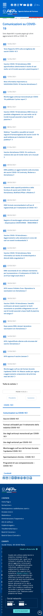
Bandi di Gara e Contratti (11, 535)
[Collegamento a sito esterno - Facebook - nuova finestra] (12, 5)
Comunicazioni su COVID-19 (14, 412)
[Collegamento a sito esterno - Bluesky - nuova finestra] (21, 5)
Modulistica (6, 515)
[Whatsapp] (18, 478)
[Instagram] (10, 478)
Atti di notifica (7, 522)
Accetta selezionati (21, 611)
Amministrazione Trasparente (12, 518)
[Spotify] (21, 478)
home (5, 18)
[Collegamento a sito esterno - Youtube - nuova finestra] (25, 5)
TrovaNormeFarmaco (9, 528)
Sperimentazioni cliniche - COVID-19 (18, 456)
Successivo (31, 398)
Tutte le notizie (9, 383)
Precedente (12, 398)
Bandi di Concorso (8, 532)
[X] (15, 478)
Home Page (6, 501)
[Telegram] (25, 478)
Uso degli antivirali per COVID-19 (17, 442)
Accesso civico (7, 512)
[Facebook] (4, 478)
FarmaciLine (6, 505)
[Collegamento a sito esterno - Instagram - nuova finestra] (18, 5)
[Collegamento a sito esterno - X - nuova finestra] (31, 5)
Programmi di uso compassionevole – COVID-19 (19, 464)
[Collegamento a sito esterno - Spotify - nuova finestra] (28, 5)
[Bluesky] (12, 478)
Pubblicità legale (8, 525)
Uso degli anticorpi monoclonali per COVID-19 (21, 435)
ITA (38, 5)
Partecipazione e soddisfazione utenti (15, 508)
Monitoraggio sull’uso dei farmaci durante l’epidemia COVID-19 (20, 449)
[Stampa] (30, 478)
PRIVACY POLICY (23, 573)
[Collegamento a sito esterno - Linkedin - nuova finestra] (15, 5)
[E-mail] (28, 478)
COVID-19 (13, 18)
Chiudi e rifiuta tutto (28, 549)
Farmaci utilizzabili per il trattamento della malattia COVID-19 (21, 426)
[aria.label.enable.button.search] (35, 5)
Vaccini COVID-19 (10, 418)
